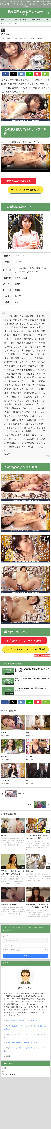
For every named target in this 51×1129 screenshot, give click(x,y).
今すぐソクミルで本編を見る (24, 190)
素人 (3, 30)
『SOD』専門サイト (37, 19)
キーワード (7, 936)
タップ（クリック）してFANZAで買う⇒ (23, 640)
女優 (4, 1068)
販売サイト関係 (8, 1074)
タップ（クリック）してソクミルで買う (24, 649)
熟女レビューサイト (7, 19)
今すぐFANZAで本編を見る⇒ (18, 180)
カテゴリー (7, 945)
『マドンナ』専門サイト (22, 19)
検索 (25, 956)
